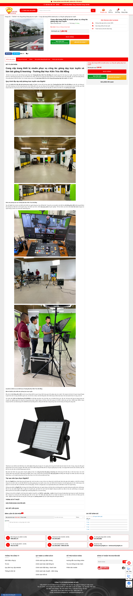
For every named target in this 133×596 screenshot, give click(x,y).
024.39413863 (56, 538)
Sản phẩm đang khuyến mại (42, 59)
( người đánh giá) (97, 516)
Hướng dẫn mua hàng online (75, 560)
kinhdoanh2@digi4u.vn (115, 545)
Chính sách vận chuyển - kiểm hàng (47, 571)
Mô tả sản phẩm (10, 59)
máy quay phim (19, 471)
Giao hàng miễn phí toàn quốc (102, 25)
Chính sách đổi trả (41, 574)
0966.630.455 (65, 545)
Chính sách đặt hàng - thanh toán (46, 567)
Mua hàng (70, 37)
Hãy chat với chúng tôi (9, 594)
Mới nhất (17, 517)
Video (30, 59)
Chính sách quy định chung (44, 560)
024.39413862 (98, 538)
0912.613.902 (14, 545)
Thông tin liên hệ (10, 571)
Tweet (17, 53)
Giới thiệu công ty (10, 560)
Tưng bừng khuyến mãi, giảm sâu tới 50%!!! (67, 1)
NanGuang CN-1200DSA (22, 401)
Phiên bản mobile (71, 567)
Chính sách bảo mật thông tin (45, 564)
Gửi (125, 561)
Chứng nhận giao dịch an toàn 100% (104, 23)
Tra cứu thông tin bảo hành (74, 564)
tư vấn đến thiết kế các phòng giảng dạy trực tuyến (30, 483)
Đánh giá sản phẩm (57, 59)
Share (9, 53)
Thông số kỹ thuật (22, 59)
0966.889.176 (14, 538)
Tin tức (7, 564)
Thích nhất (23, 517)
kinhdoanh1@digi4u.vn (101, 545)
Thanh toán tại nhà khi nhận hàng (103, 28)
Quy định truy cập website (13, 567)
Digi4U (10, 496)
